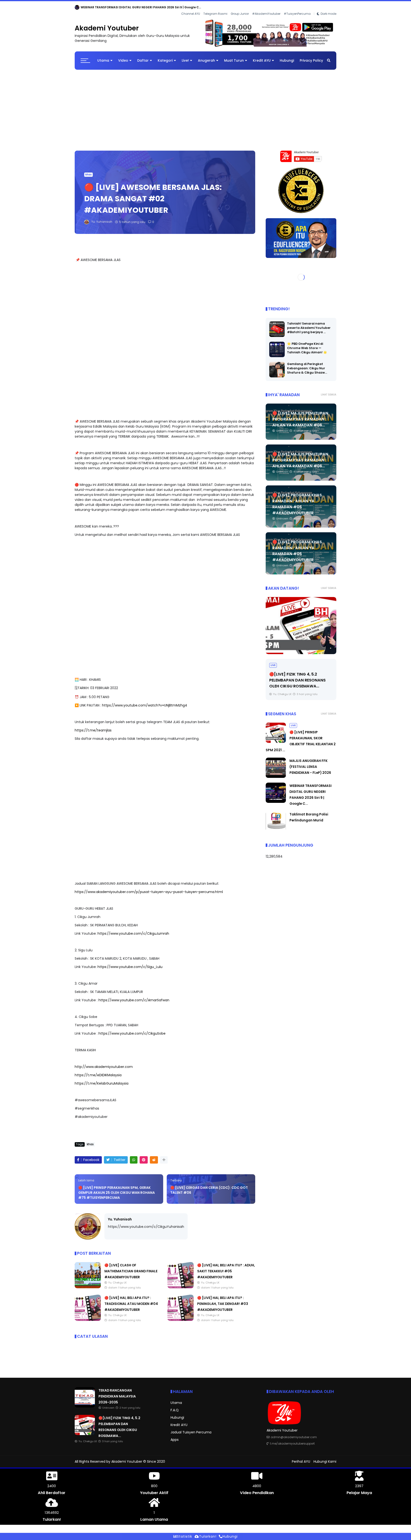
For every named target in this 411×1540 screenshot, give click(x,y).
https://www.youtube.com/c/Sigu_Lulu (130, 963)
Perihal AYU (301, 1457)
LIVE (273, 661)
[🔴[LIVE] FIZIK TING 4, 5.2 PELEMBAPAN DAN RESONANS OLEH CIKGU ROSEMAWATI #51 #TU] (85, 1430)
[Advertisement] (205, 104)
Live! (185, 56)
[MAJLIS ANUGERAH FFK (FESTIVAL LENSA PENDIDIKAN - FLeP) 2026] (276, 772)
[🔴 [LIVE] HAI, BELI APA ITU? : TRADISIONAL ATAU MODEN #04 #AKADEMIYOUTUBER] (88, 1315)
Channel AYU (190, 7)
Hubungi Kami (324, 1457)
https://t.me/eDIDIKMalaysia (98, 1071)
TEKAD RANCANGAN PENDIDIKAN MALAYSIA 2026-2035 (121, 7)
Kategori (165, 56)
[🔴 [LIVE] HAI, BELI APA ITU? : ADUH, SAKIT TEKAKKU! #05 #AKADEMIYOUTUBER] (180, 1283)
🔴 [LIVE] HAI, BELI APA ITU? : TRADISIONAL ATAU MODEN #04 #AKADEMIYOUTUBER (131, 1300)
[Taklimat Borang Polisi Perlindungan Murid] (276, 826)
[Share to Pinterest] (144, 1156)
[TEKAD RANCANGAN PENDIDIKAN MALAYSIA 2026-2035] (77, 8)
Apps (175, 1435)
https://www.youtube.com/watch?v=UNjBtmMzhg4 (144, 701)
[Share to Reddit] (154, 1156)
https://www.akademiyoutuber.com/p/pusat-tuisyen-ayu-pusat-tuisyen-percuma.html (149, 888)
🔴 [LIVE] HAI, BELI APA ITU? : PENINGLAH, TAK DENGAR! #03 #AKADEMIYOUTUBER (222, 1300)
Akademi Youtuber (107, 24)
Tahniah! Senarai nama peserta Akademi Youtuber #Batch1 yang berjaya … (309, 324)
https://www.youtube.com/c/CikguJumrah (133, 929)
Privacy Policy (311, 56)
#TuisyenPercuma (297, 7)
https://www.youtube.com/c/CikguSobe (132, 1029)
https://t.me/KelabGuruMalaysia (101, 1079)
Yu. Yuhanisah (120, 1215)
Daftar (143, 56)
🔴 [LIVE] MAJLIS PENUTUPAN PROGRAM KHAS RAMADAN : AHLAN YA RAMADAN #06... (300, 415)
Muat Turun (234, 56)
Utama (103, 56)
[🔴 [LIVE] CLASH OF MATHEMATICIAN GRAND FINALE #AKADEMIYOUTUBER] (88, 1283)
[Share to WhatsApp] (133, 1156)
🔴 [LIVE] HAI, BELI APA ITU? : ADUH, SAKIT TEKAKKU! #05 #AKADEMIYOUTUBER (226, 1267)
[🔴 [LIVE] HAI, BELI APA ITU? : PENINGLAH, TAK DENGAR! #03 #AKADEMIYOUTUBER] (180, 1315)
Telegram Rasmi (215, 7)
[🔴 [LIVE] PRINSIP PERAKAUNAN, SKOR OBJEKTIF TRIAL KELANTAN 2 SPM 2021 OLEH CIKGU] (301, 621)
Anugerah (206, 56)
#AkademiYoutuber (266, 7)
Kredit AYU (262, 56)
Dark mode (328, 7)
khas (88, 171)
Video (123, 56)
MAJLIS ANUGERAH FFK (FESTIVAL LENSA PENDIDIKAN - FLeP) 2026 (310, 763)
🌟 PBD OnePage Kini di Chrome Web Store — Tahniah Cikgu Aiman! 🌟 (307, 344)
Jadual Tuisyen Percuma (191, 1428)
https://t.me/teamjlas (93, 726)
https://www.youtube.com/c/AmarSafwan (133, 996)
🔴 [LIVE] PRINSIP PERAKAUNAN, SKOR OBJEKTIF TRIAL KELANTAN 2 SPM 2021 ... (300, 676)
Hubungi (287, 56)
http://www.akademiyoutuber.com (104, 1063)
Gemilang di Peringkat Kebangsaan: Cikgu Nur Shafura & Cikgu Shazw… (307, 364)
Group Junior (240, 7)
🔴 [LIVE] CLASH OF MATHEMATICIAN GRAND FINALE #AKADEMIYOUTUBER (130, 1267)
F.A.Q (175, 1406)
